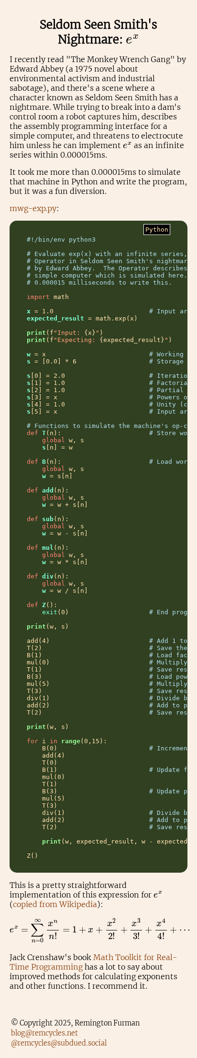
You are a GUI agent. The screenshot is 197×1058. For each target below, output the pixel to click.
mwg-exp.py (33, 208)
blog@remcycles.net (44, 1033)
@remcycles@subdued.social (59, 1043)
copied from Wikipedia (55, 904)
